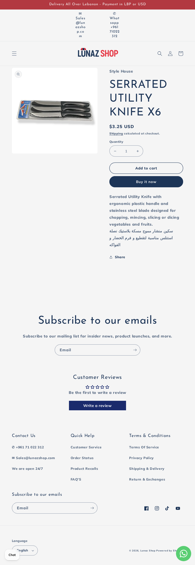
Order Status (82, 458)
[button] (14, 53)
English (22, 550)
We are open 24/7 (27, 468)
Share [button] (120, 257)
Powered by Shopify (169, 550)
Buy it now (146, 181)
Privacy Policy (141, 458)
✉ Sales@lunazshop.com (33, 458)
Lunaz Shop (148, 550)
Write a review (97, 405)
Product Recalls (84, 468)
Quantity (116, 142)
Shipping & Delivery (146, 468)
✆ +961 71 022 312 (28, 447)
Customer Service (86, 447)
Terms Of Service (144, 447)
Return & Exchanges (147, 479)
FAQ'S (76, 479)
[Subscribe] (135, 350)
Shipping (116, 133)
